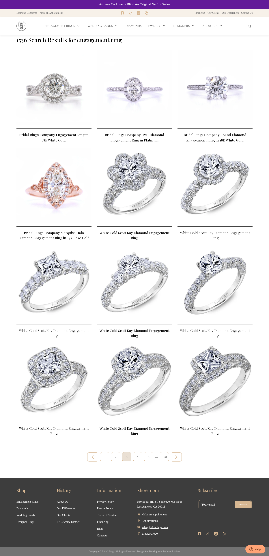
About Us (62, 501)
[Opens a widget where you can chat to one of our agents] (255, 549)
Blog (100, 528)
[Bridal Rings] (21, 26)
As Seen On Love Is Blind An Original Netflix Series (134, 4)
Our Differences (230, 12)
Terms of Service (107, 515)
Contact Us (247, 12)
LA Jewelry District (68, 521)
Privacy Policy (105, 501)
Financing (200, 12)
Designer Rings (25, 521)
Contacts (102, 535)
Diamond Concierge (26, 12)
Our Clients (213, 12)
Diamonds (22, 508)
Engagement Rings (27, 501)
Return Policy (105, 508)
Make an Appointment (51, 12)
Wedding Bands (25, 515)
